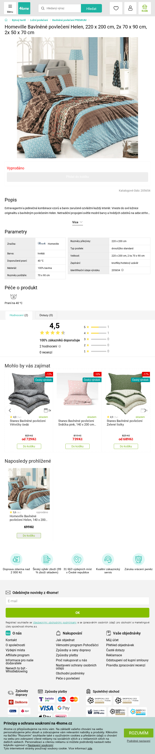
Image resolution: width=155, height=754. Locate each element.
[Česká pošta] (13, 711)
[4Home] (7, 20)
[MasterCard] (74, 699)
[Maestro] (62, 699)
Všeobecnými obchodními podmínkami (54, 622)
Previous (10, 410)
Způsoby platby (67, 655)
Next (145, 410)
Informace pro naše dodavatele (19, 662)
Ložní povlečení (39, 20)
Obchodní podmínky (70, 673)
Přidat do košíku (77, 177)
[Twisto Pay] (46, 699)
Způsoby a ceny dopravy (73, 650)
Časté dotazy (115, 650)
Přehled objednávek (120, 645)
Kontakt (11, 640)
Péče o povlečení (68, 678)
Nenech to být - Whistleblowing (16, 670)
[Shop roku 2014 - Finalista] (138, 711)
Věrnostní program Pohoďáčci (77, 645)
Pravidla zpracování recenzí (125, 665)
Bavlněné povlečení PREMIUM (69, 20)
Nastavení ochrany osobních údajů (76, 667)
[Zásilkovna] (18, 702)
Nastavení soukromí (40, 745)
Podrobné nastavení (138, 740)
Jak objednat (65, 640)
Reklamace (114, 655)
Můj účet (112, 640)
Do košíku (29, 446)
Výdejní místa (15, 650)
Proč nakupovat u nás (71, 660)
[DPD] (25, 711)
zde (90, 748)
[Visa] (46, 708)
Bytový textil (19, 20)
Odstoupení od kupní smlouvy (127, 660)
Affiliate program (17, 655)
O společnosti (15, 645)
